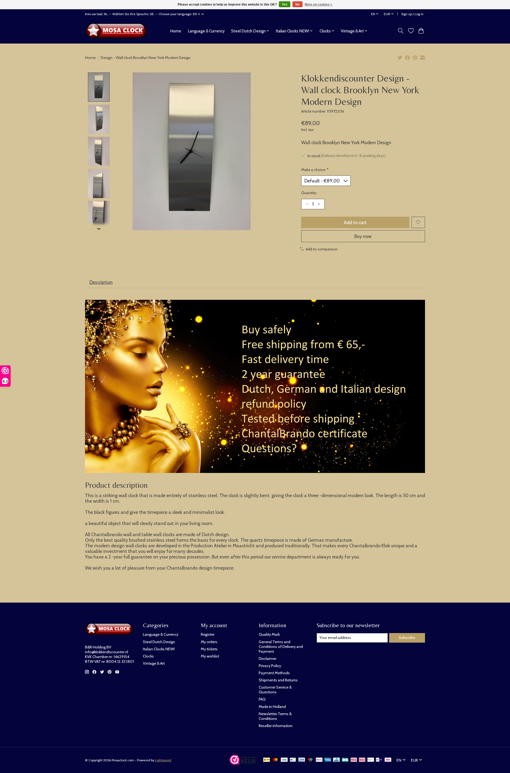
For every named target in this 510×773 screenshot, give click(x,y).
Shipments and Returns (278, 680)
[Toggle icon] (401, 31)
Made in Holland (272, 706)
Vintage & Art (154, 663)
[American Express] (327, 760)
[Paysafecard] (370, 760)
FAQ (262, 699)
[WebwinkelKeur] (243, 763)
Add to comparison (322, 249)
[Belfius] (319, 760)
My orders (209, 641)
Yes (284, 4)
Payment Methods (274, 672)
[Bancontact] (293, 760)
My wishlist (210, 656)
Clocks (148, 656)
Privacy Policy (270, 665)
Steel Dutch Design (159, 641)
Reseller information (275, 725)
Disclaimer (267, 658)
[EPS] (388, 760)
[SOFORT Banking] (362, 760)
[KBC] (336, 760)
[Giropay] (379, 760)
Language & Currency (206, 30)
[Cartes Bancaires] (345, 760)
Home (175, 30)
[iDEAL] (266, 760)
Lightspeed (163, 760)
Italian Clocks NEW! (159, 649)
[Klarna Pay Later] (354, 760)
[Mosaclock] (117, 30)
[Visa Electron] (301, 760)
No (297, 4)
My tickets (209, 649)
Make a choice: (315, 169)
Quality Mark (269, 634)
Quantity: (309, 192)
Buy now (363, 236)
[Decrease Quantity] (307, 204)
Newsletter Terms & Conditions (275, 716)
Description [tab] (101, 282)
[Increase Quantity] (318, 204)
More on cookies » (318, 4)
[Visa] (284, 760)
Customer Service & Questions (275, 689)
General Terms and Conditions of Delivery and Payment (281, 646)
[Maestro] (310, 760)
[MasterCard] (275, 760)
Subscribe (407, 637)
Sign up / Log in (412, 14)
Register (207, 634)
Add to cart (355, 222)
